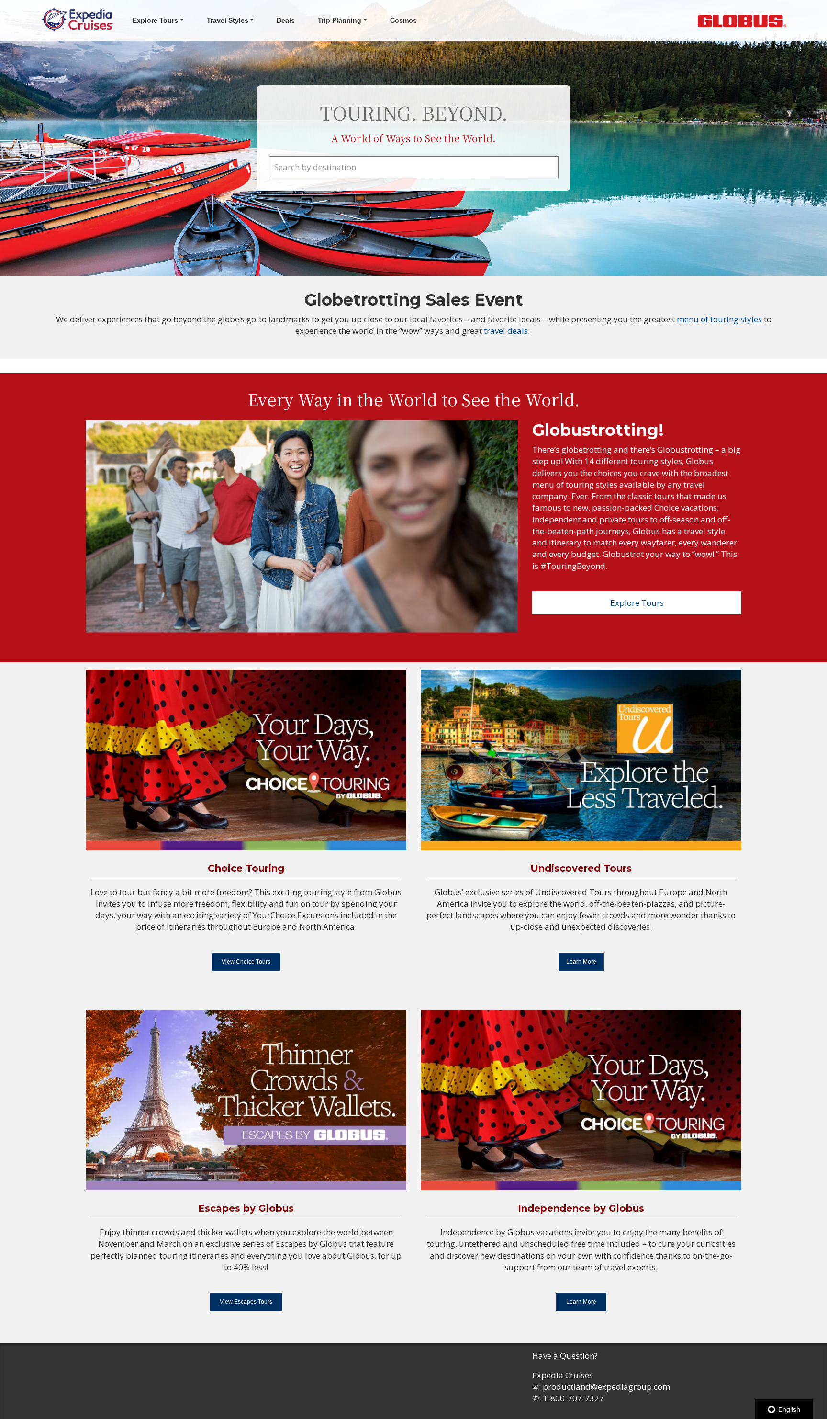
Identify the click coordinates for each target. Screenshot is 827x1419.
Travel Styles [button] (227, 20)
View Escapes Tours (246, 1301)
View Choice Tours (246, 961)
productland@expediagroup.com (606, 1386)
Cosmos (403, 20)
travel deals (506, 330)
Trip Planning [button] (339, 20)
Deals (286, 20)
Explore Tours (637, 602)
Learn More (581, 961)
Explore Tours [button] (155, 20)
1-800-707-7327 (573, 1398)
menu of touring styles (720, 319)
